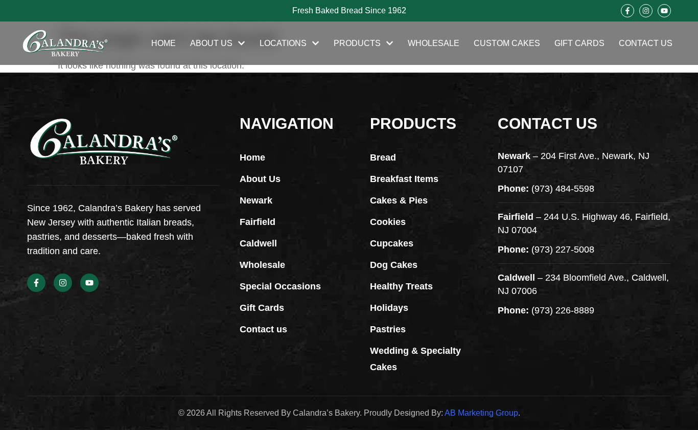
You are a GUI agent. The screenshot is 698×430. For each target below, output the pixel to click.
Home (163, 43)
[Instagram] (646, 10)
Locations (283, 43)
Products (357, 43)
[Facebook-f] (627, 10)
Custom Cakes (507, 43)
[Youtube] (664, 10)
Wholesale (433, 43)
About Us (211, 43)
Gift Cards (579, 43)
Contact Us (645, 43)
